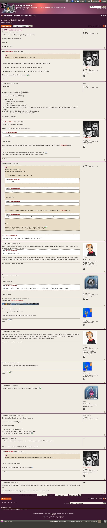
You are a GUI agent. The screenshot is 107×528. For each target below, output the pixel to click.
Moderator (10, 22)
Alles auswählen (11, 132)
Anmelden (103, 1)
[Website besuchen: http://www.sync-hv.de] (84, 409)
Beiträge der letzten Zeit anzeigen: (28, 495)
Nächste (102, 495)
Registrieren (95, 1)
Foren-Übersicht (7, 15)
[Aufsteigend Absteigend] (75, 495)
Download (64, 145)
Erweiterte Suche (101, 8)
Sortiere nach (51, 495)
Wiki (69, 1)
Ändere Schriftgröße (104, 15)
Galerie (88, 1)
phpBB (52, 513)
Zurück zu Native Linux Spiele (9, 502)
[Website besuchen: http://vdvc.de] (84, 269)
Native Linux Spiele (30, 15)
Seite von (98, 26)
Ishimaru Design (60, 516)
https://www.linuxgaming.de (17, 300)
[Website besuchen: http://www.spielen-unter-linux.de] (84, 299)
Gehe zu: (66, 503)
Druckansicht (101, 15)
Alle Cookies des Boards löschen (89, 521)
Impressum (53, 514)
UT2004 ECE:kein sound (12, 20)
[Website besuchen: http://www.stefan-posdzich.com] (84, 76)
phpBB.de (60, 517)
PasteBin (81, 1)
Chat (75, 1)
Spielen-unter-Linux (18, 15)
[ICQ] (87, 299)
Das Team (52, 521)
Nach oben (104, 48)
